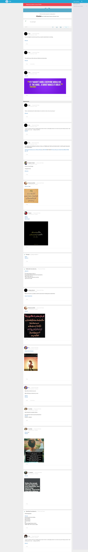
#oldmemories (33, 149)
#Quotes (56, 149)
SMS (36, 254)
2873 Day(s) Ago (31, 473)
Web (36, 53)
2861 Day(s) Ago (31, 410)
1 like (27, 154)
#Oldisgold (27, 149)
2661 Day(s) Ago (31, 269)
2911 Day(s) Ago (31, 537)
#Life (29, 351)
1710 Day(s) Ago (31, 144)
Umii (29, 125)
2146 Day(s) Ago (31, 184)
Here (79, 3)
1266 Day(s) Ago (31, 53)
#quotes (26, 258)
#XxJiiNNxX (63, 149)
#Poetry (53, 149)
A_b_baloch (30, 472)
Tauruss (29, 213)
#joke (26, 256)
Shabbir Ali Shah (31, 162)
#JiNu (60, 149)
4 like (27, 64)
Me (28, 347)
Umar (29, 33)
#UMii (67, 149)
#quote (26, 130)
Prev (49, 9)
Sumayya (27, 254)
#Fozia (26, 432)
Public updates (77, 1)
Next (46, 9)
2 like (27, 95)
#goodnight (27, 219)
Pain (29, 536)
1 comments (32, 64)
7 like (27, 503)
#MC (44, 149)
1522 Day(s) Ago (31, 73)
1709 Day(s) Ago (31, 126)
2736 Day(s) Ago (31, 291)
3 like (27, 43)
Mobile (36, 184)
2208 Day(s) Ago (31, 214)
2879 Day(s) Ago (31, 511)
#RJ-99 (26, 151)
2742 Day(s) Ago (31, 309)
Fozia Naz (30, 408)
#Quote (26, 40)
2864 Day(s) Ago (31, 430)
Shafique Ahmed (31, 290)
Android (36, 473)
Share (66, 27)
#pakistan (30, 296)
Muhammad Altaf (31, 183)
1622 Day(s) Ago (31, 106)
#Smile (37, 149)
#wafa (26, 216)
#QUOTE (26, 271)
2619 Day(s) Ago (31, 254)
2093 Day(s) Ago (31, 164)
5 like (27, 420)
